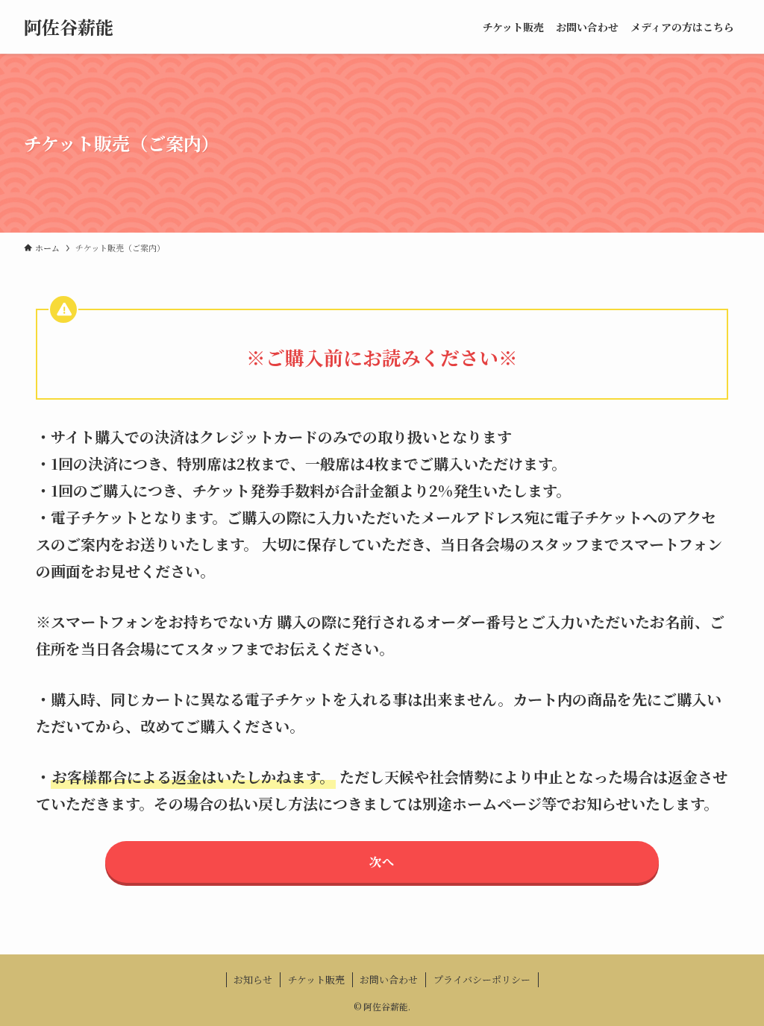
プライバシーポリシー (481, 979)
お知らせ (253, 979)
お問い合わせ (389, 979)
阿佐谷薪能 (68, 27)
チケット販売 (316, 979)
